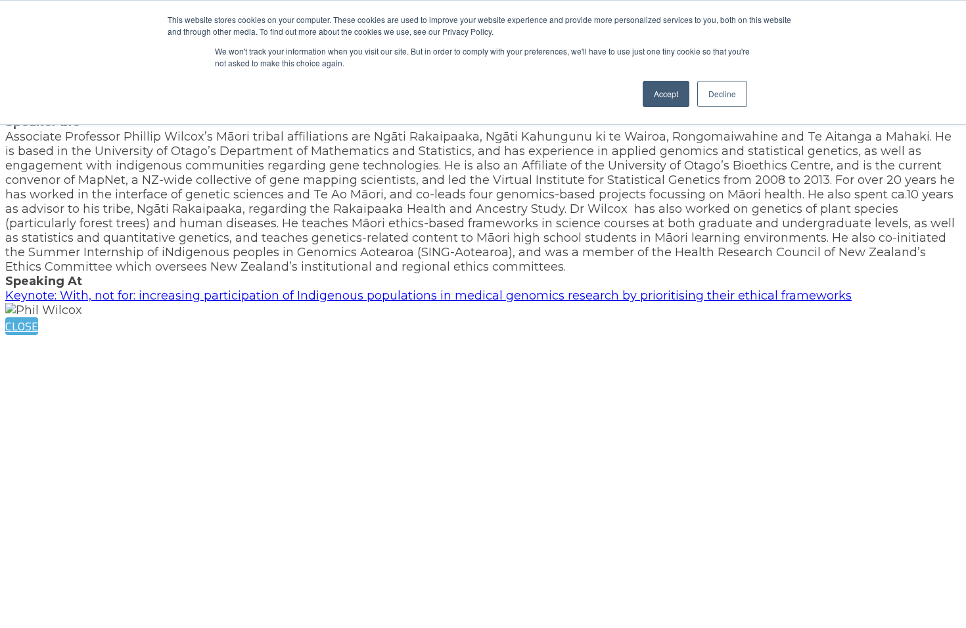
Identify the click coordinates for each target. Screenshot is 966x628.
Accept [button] (666, 93)
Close (21, 326)
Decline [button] (722, 93)
